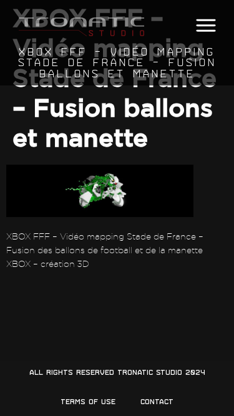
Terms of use (88, 401)
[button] (206, 26)
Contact (156, 401)
